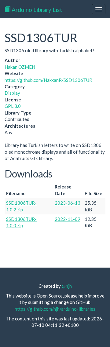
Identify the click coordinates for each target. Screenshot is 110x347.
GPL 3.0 (13, 106)
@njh (67, 286)
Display (12, 93)
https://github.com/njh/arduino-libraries (55, 309)
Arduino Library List (36, 9)
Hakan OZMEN (20, 67)
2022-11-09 (67, 219)
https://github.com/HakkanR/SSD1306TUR (48, 80)
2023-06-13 (67, 203)
